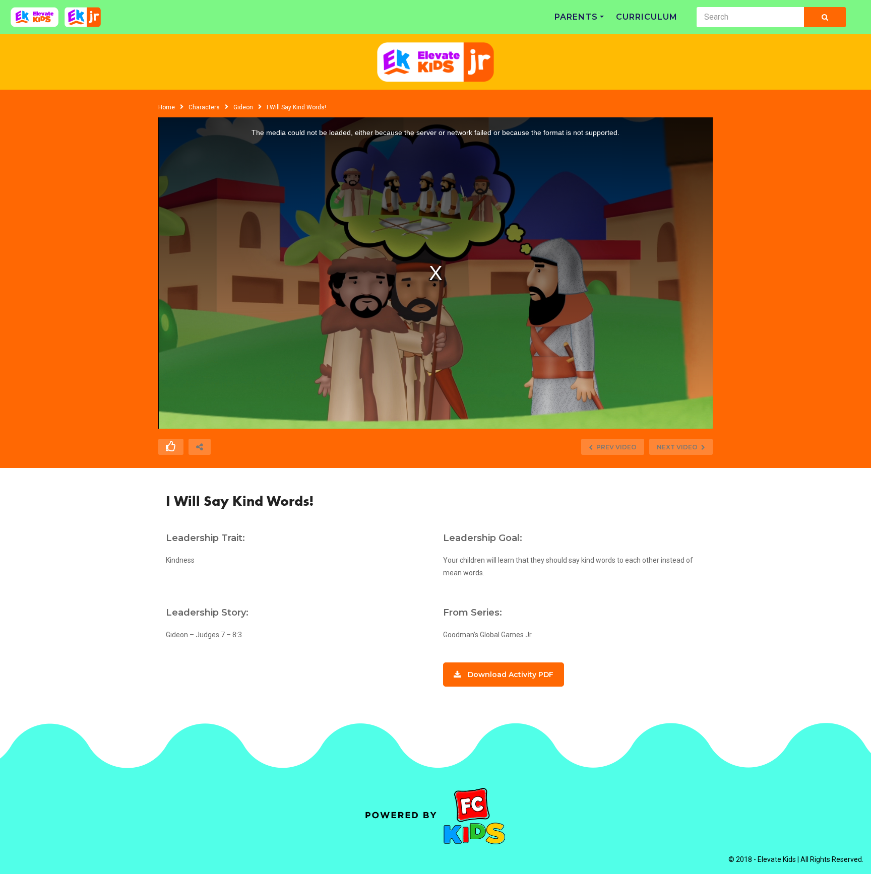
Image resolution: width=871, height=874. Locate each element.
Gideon (243, 107)
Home (166, 107)
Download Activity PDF (510, 674)
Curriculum (646, 17)
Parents (576, 17)
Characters (204, 107)
